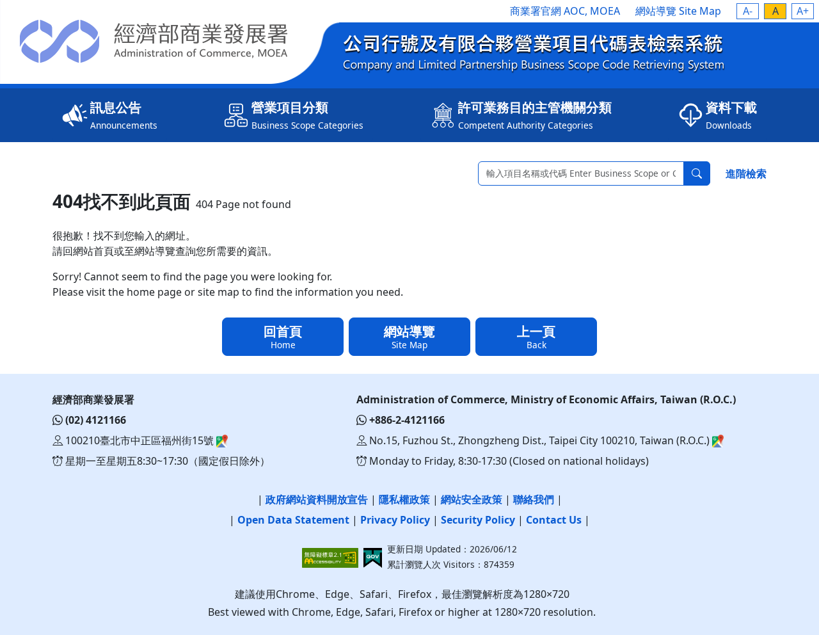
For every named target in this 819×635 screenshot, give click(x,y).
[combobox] (581, 173)
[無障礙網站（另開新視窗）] (332, 558)
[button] (747, 11)
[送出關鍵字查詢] (696, 173)
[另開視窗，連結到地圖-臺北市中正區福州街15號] (221, 440)
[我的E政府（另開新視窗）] (372, 558)
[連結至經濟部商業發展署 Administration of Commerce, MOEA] (169, 41)
